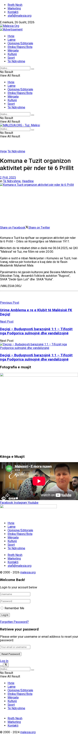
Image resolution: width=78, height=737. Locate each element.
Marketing (14, 8)
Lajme (12, 40)
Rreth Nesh (15, 5)
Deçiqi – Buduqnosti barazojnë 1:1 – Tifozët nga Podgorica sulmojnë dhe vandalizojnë (36, 357)
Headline (28, 181)
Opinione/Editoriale (20, 43)
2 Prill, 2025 (8, 177)
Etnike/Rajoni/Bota (20, 47)
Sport (11, 58)
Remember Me (14, 608)
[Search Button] (32, 69)
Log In (4, 661)
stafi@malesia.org (19, 15)
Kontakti (13, 12)
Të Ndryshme (16, 61)
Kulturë (12, 54)
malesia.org (28, 572)
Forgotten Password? (14, 622)
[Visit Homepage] (9, 26)
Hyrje (11, 36)
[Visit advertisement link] (11, 29)
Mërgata (13, 50)
